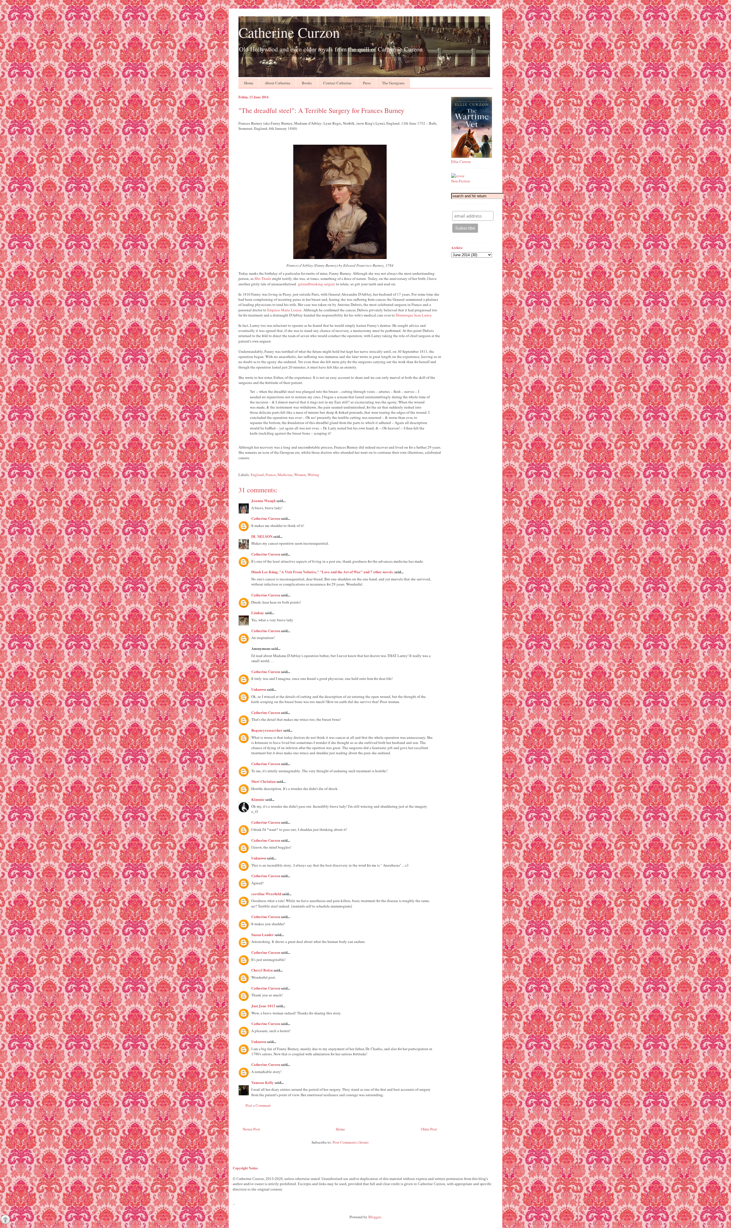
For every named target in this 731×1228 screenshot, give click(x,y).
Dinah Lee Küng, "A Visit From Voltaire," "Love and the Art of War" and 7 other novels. (322, 571)
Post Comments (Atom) (350, 1142)
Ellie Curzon (461, 161)
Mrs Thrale (262, 278)
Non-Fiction (460, 181)
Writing (313, 474)
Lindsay (257, 612)
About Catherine (277, 82)
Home (248, 82)
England (257, 474)
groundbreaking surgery (316, 283)
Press (367, 82)
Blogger (374, 1216)
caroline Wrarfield (266, 893)
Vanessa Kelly (262, 1082)
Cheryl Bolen (262, 970)
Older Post (429, 1129)
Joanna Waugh (263, 500)
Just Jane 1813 (263, 1005)
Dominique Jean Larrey (413, 315)
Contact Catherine (337, 82)
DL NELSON (261, 536)
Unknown (258, 689)
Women (300, 474)
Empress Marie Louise (284, 310)
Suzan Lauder (262, 934)
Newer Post (251, 1129)
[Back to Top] (5, 1220)
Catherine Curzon (289, 32)
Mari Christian (263, 781)
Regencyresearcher (266, 730)
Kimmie (257, 799)
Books (307, 82)
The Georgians (393, 82)
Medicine (285, 474)
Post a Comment (258, 1105)
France (271, 474)
